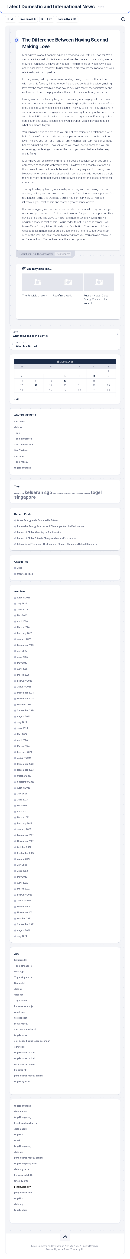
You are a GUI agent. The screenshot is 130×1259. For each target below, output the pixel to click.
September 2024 (25, 710)
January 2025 (24, 686)
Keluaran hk (20, 960)
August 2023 (23, 788)
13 (65, 380)
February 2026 (24, 633)
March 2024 (23, 746)
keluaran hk (19, 493)
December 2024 (25, 692)
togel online (77, 493)
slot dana (19, 456)
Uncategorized (63, 254)
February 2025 (24, 681)
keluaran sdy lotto (23, 1175)
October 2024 (24, 704)
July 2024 (22, 722)
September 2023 (25, 781)
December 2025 (25, 645)
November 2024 (25, 698)
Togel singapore (23, 966)
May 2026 (22, 615)
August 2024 (23, 716)
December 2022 (25, 835)
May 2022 (22, 877)
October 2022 (24, 847)
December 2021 (25, 906)
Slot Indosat (20, 1018)
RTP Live (46, 19)
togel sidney (20, 1210)
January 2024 (24, 758)
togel (54, 493)
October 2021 (24, 918)
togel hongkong (64, 493)
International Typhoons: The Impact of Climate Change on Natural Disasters (57, 544)
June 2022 (22, 871)
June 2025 (22, 657)
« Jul (16, 399)
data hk (18, 427)
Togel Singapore (23, 438)
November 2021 (25, 912)
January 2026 (24, 639)
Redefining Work (62, 295)
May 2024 (22, 734)
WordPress (63, 1249)
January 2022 (24, 900)
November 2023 (25, 770)
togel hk (18, 1198)
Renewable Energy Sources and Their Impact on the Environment (51, 526)
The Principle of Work (34, 295)
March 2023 (23, 817)
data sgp (18, 971)
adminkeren (47, 254)
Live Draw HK (28, 19)
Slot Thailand (21, 450)
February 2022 (24, 894)
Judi (19, 568)
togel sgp (86, 493)
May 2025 (22, 663)
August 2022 (23, 859)
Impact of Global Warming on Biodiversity (39, 532)
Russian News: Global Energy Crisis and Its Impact (96, 299)
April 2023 (22, 811)
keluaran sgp (38, 492)
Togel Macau (21, 462)
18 (36, 385)
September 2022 (25, 853)
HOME (10, 19)
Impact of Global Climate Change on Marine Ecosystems (46, 538)
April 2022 (22, 883)
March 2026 (23, 627)
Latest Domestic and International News (50, 6)
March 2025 (23, 675)
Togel (17, 433)
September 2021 (25, 924)
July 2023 (22, 793)
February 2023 (24, 823)
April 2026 (22, 621)
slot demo (19, 421)
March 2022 (23, 888)
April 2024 (22, 740)
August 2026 (23, 597)
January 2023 (24, 829)
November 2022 (25, 841)
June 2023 (22, 799)
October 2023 (24, 776)
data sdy (18, 994)
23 (108, 385)
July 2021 (22, 936)
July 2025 (22, 651)
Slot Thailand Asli (23, 444)
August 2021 (23, 930)
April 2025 (22, 669)
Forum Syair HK (67, 19)
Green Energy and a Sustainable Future (37, 520)
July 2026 (22, 603)
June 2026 (22, 609)
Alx (82, 1249)
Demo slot (19, 983)
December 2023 (25, 764)
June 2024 (22, 728)
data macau (20, 1111)
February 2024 (24, 752)
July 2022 (22, 865)
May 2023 (22, 805)
